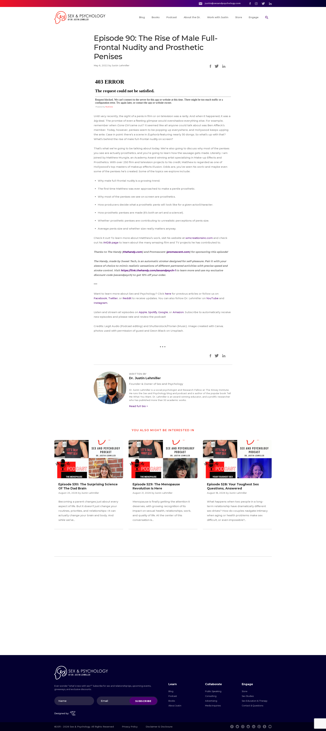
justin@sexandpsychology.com (222, 3)
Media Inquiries (213, 705)
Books (156, 17)
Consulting (210, 696)
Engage (253, 17)
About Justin (174, 705)
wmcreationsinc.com (199, 238)
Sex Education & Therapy (254, 701)
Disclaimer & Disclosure (159, 726)
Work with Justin (217, 17)
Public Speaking (213, 691)
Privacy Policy (130, 726)
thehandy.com (132, 251)
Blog (142, 17)
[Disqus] (163, 605)
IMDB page (111, 242)
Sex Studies (248, 696)
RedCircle (109, 107)
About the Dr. (192, 17)
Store (238, 17)
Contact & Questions (252, 705)
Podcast (171, 17)
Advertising (211, 701)
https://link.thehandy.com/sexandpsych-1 (148, 270)
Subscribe (143, 700)
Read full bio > (138, 406)
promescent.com (178, 251)
